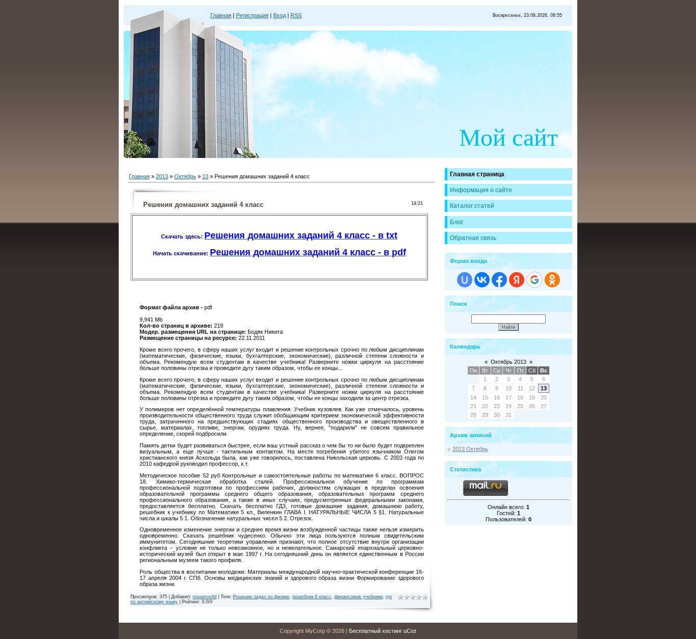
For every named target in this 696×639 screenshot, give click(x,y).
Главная (220, 15)
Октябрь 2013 (508, 362)
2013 (162, 176)
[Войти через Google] (534, 280)
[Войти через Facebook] (499, 279)
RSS (296, 15)
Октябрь (185, 176)
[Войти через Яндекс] (516, 279)
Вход (279, 15)
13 (205, 176)
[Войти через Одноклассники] (552, 279)
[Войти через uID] (464, 279)
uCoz (410, 631)
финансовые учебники (358, 596)
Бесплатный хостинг (375, 631)
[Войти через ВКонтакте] (482, 279)
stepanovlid (205, 596)
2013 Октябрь (470, 449)
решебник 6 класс (311, 596)
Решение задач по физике (261, 596)
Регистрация (252, 15)
